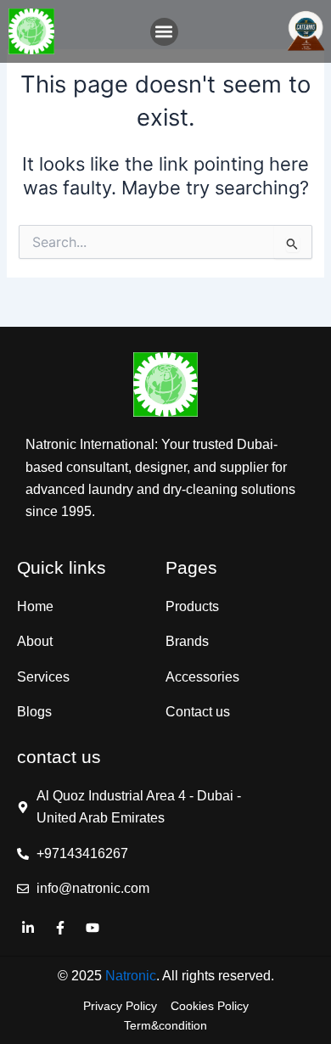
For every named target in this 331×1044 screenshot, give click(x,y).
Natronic (130, 975)
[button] (164, 32)
